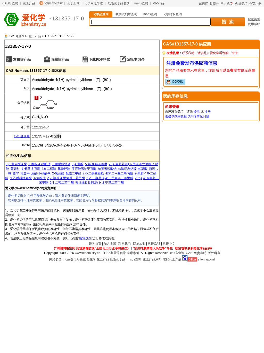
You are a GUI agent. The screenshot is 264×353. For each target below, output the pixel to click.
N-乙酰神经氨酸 (21, 178)
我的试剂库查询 (126, 14)
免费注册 (255, 3)
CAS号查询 (10, 3)
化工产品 (29, 3)
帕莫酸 (142, 169)
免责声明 (200, 253)
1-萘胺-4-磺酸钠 (39, 164)
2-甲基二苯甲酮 (113, 183)
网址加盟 (139, 243)
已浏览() (227, 3)
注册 (207, 111)
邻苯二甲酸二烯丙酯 (119, 173)
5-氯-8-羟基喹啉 (96, 164)
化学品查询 (101, 14)
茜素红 (15, 169)
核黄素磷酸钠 (107, 169)
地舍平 (25, 173)
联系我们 (124, 243)
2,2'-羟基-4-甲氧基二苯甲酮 (66, 178)
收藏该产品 (60, 59)
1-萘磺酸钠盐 (61, 164)
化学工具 (73, 3)
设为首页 (95, 243)
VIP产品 (158, 3)
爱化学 (91, 259)
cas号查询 (177, 253)
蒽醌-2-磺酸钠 (41, 173)
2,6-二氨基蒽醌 (93, 173)
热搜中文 (169, 243)
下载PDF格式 (99, 59)
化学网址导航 (93, 3)
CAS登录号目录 (115, 253)
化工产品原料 (152, 259)
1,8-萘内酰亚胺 (16, 164)
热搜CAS (154, 243)
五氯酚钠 (39, 178)
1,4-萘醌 (78, 164)
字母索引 (133, 253)
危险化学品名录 (118, 3)
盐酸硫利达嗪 (127, 169)
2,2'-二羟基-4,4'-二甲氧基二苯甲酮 (109, 178)
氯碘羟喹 (64, 169)
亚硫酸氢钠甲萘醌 (84, 169)
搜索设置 (254, 19)
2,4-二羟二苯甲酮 (62, 183)
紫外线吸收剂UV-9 (88, 183)
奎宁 (16, 173)
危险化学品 (117, 259)
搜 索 (227, 21)
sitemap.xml (206, 259)
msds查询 (141, 3)
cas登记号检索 (75, 259)
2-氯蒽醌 (58, 173)
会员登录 (241, 3)
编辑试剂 (85, 238)
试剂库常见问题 (198, 116)
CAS (189, 253)
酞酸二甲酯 (73, 173)
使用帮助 (254, 24)
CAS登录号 (22, 136)
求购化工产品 (172, 259)
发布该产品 (22, 59)
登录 (197, 111)
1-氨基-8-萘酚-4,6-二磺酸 (38, 169)
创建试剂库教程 (176, 116)
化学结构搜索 (53, 3)
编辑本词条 (136, 59)
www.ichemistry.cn (87, 253)
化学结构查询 (172, 14)
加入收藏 (110, 243)
